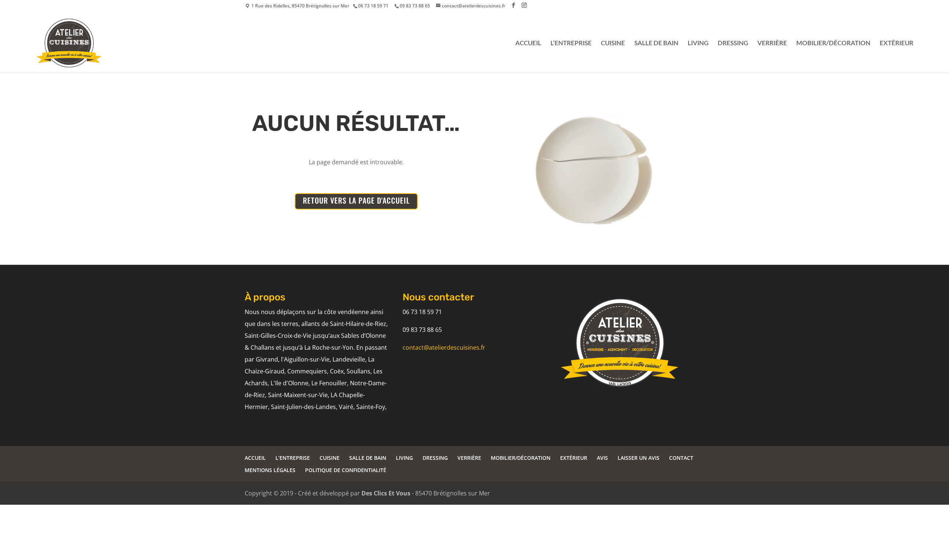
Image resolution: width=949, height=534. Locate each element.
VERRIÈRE (772, 43)
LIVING (698, 43)
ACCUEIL (528, 43)
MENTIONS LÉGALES (270, 470)
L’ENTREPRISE (571, 43)
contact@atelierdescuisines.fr (444, 347)
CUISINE (613, 43)
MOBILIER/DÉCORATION (833, 43)
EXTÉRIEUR (896, 43)
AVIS (602, 457)
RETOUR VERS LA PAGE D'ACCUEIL (356, 200)
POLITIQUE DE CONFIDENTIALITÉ (345, 470)
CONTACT (681, 457)
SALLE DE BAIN (656, 43)
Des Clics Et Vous (385, 493)
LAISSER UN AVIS (638, 457)
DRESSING (733, 43)
